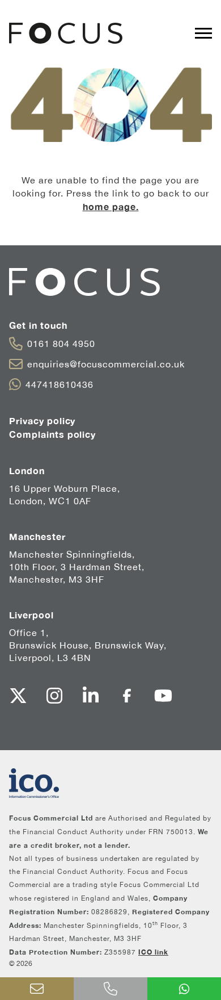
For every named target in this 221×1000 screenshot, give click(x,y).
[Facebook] (127, 695)
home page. (111, 206)
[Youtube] (163, 696)
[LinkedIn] (91, 696)
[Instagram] (54, 696)
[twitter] (18, 696)
